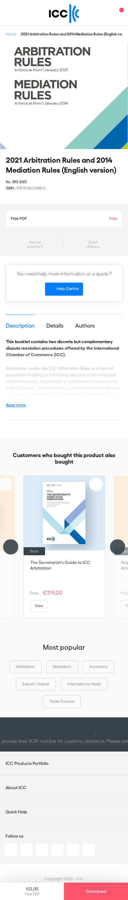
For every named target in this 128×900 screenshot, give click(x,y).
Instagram (57, 849)
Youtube (73, 849)
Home (11, 34)
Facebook (42, 849)
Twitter (26, 849)
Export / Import (35, 684)
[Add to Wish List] (118, 53)
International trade (84, 684)
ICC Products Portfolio (27, 763)
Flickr (88, 849)
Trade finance (61, 701)
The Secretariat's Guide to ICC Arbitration (60, 565)
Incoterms (98, 666)
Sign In (108, 12)
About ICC (16, 787)
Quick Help (16, 811)
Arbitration (25, 666)
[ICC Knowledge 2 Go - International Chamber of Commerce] (64, 13)
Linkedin (11, 849)
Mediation (62, 666)
